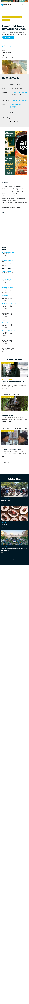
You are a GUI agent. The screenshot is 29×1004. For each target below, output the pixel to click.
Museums (13, 106)
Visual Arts (13, 108)
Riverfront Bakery (6, 271)
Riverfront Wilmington (7, 260)
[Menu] (27, 4)
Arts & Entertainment (16, 104)
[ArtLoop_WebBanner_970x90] (14, 1)
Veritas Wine (5, 295)
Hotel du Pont (5, 347)
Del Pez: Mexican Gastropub (9, 303)
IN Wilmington (6, 5)
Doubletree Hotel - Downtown (9, 330)
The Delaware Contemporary (10, 47)
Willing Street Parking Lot (8, 252)
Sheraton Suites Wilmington (9, 339)
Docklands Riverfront (7, 312)
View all (14, 468)
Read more (8, 37)
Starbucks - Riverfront (7, 287)
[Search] (22, 4)
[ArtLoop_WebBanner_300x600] (16, 153)
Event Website (14, 122)
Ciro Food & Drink (6, 279)
